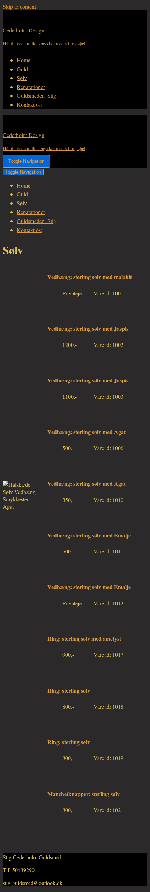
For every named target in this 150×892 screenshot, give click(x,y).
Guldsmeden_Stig (36, 95)
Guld (22, 69)
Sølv (22, 77)
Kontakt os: (29, 104)
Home (23, 60)
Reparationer (31, 86)
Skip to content (19, 6)
